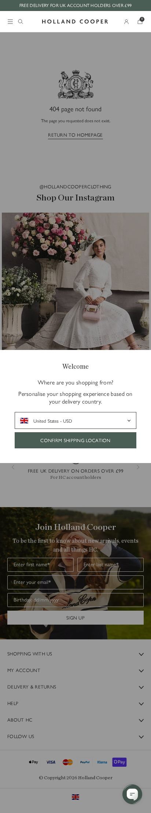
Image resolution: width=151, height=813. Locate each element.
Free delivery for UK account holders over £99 (75, 5)
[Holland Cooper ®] (75, 21)
